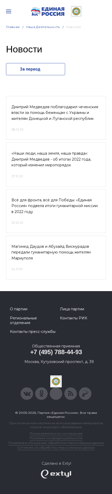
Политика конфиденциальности (56, 438)
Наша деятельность (43, 27)
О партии (18, 309)
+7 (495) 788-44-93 (56, 351)
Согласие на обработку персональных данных (56, 447)
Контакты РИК (73, 318)
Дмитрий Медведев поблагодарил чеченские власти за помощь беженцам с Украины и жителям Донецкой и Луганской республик (54, 113)
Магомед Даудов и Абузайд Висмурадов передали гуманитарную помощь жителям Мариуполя (51, 252)
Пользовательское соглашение (56, 433)
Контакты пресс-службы (32, 331)
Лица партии (72, 309)
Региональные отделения (23, 320)
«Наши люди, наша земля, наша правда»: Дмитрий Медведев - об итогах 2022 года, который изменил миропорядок (51, 159)
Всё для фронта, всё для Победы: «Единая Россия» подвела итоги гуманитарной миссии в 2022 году (54, 206)
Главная (13, 27)
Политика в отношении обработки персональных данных (56, 443)
